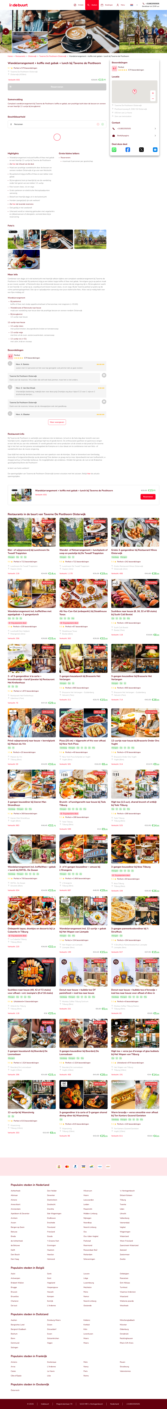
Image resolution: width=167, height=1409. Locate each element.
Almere (14, 1200)
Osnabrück (124, 1334)
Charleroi (14, 1301)
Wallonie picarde (127, 1301)
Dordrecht (51, 1204)
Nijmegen (87, 1218)
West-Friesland (126, 1241)
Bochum (14, 1334)
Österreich (15, 1390)
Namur (86, 1296)
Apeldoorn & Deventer (20, 1213)
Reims (86, 1375)
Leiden (86, 1204)
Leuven (87, 1273)
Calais (13, 1371)
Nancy (86, 1366)
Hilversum (88, 1191)
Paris (86, 1371)
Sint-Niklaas (125, 1283)
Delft (13, 1250)
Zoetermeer (125, 1254)
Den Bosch (15, 1254)
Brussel (14, 1292)
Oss (85, 1232)
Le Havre (51, 1371)
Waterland (124, 1236)
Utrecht (123, 1213)
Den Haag (15, 1259)
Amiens (14, 1362)
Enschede (51, 1222)
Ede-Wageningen (54, 1213)
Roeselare (124, 1278)
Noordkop (88, 1222)
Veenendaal (125, 1222)
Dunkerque (51, 1362)
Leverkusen (88, 1334)
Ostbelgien (124, 1273)
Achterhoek (15, 1191)
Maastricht (88, 1209)
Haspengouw (52, 1287)
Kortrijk (50, 1301)
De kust (14, 1305)
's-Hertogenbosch (127, 1191)
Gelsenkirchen (53, 1338)
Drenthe (50, 1209)
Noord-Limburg (90, 1227)
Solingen (14, 1347)
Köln (85, 1329)
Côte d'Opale (16, 1375)
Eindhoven (51, 1218)
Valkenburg (124, 1218)
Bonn (13, 1338)
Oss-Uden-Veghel (91, 1236)
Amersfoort (15, 1204)
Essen (49, 1334)
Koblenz (87, 1320)
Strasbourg (124, 1366)
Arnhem (14, 1218)
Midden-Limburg (90, 1213)
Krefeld (87, 1324)
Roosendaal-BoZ (90, 1250)
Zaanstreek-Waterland (129, 1245)
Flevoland (51, 1227)
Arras (13, 1366)
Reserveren (148, 497)
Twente (123, 1204)
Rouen (122, 1362)
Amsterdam (16, 1209)
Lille (49, 1375)
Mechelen (88, 1287)
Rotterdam (88, 1254)
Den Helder (52, 1191)
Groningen (51, 1245)
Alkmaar (14, 1195)
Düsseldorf (51, 1329)
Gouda (49, 1236)
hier (14, 164)
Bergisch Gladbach (18, 1329)
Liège (86, 1278)
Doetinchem (52, 1200)
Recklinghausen (126, 1338)
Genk (49, 1273)
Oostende (88, 1305)
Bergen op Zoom (17, 1227)
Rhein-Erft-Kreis (126, 1343)
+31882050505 (133, 1404)
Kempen (50, 1296)
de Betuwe (15, 1245)
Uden (122, 1209)
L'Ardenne (51, 1305)
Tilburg (123, 1200)
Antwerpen (15, 1278)
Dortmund (15, 1343)
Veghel (123, 1227)
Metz (86, 1362)
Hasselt (50, 1292)
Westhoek (124, 1305)
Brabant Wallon (17, 1283)
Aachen (14, 1320)
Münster (123, 1324)
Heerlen (50, 1254)
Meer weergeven (57, 422)
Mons (86, 1292)
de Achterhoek (17, 1241)
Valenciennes (125, 1371)
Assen (13, 1222)
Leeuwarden (89, 1200)
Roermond (88, 1245)
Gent (49, 1278)
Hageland (51, 1283)
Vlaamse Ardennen (128, 1292)
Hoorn (86, 1195)
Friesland (51, 1232)
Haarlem (50, 1250)
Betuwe (14, 1232)
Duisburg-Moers (54, 1320)
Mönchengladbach (127, 1320)
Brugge (14, 1287)
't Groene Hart (53, 1241)
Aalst (13, 1273)
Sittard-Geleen (126, 1195)
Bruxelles (15, 1296)
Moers (86, 1338)
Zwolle (123, 1259)
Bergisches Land (17, 1324)
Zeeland (123, 1250)
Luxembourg (89, 1283)
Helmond (51, 1259)
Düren (49, 1324)
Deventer (51, 1195)
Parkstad (87, 1241)
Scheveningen (89, 1259)
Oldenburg (124, 1329)
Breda (13, 1236)
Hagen (49, 1343)
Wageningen (125, 1232)
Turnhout (123, 1287)
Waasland (124, 1296)
